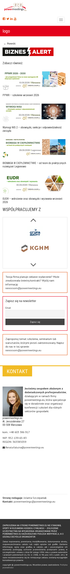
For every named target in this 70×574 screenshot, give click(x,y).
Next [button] (33, 218)
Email (8, 307)
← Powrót (10, 43)
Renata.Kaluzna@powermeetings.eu (25, 447)
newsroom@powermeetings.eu (23, 288)
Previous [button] (33, 263)
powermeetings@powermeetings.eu (34, 501)
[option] (35, 233)
